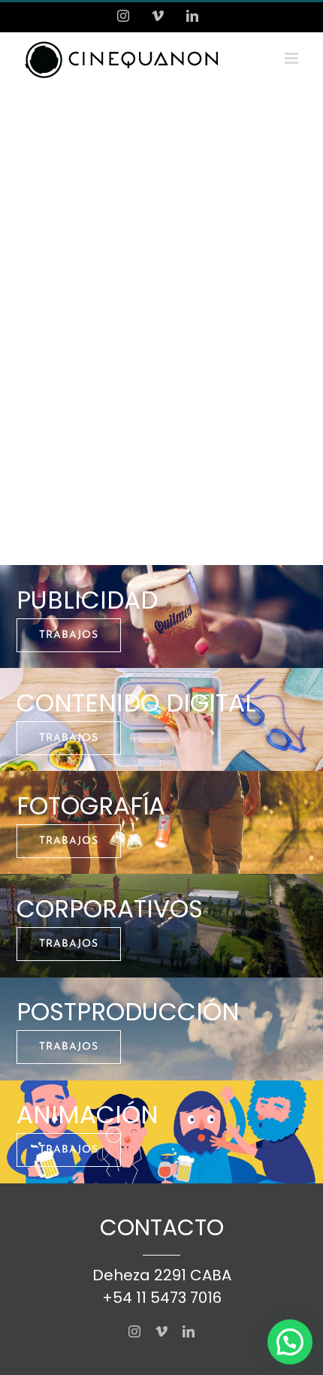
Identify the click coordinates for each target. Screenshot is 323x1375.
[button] (289, 1341)
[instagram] (134, 1331)
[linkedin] (189, 1331)
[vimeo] (161, 1331)
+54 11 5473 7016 (162, 1297)
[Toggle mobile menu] (292, 58)
